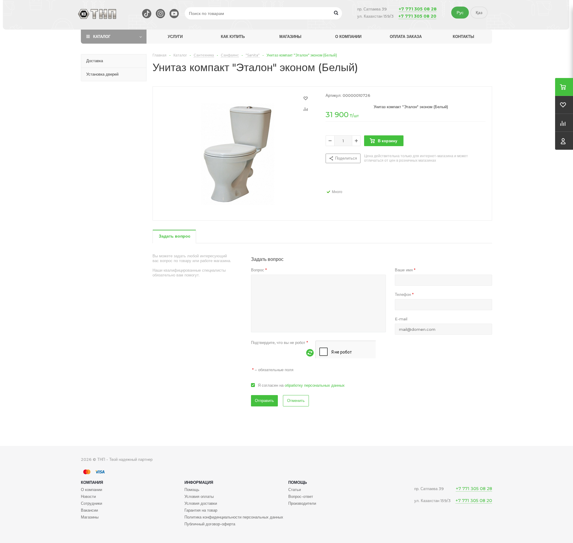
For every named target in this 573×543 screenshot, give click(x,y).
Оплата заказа (406, 36)
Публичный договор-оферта (209, 523)
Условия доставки (200, 503)
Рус (460, 12)
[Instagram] (160, 13)
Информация (198, 482)
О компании (348, 36)
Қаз (479, 12)
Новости (88, 496)
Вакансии (89, 510)
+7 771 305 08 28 (418, 9)
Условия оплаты (199, 496)
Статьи (294, 489)
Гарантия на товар (200, 510)
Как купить (233, 36)
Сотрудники (91, 503)
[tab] (174, 237)
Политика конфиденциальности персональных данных (233, 517)
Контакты (463, 36)
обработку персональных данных (315, 385)
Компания (92, 482)
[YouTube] (174, 13)
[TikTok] (146, 13)
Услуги (175, 36)
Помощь (297, 482)
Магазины (290, 36)
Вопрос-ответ (300, 496)
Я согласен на (301, 385)
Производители (302, 503)
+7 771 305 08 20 (417, 16)
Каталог (101, 36)
